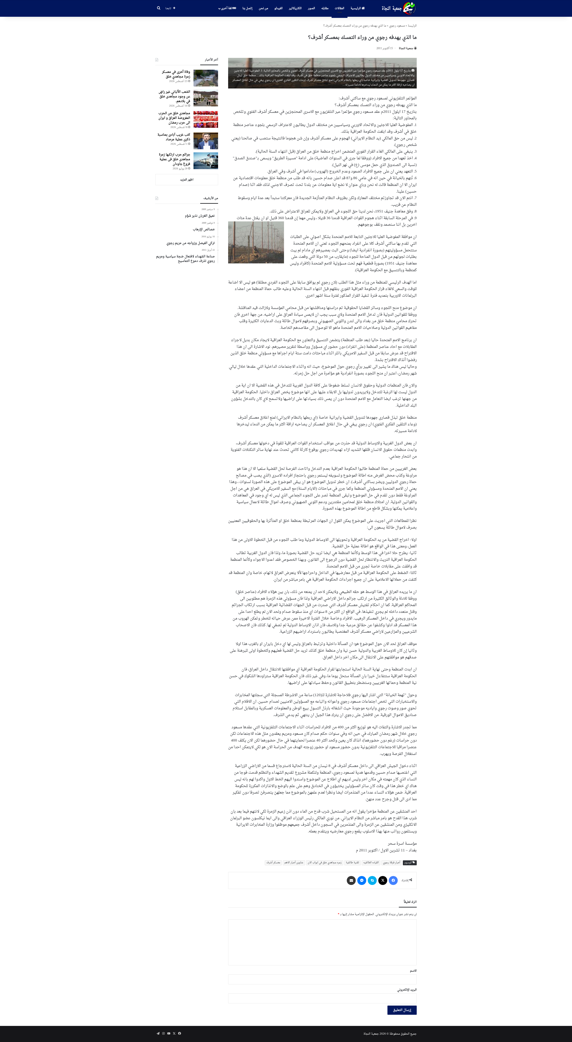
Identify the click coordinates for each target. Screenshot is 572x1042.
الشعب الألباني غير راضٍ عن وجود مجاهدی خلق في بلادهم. (174, 96)
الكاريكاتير (295, 8)
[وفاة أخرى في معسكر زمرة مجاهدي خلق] (205, 78)
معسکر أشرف (273, 862)
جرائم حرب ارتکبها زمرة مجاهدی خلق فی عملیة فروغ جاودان (174, 159)
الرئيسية (356, 8)
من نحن (263, 8)
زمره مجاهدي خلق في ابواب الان (325, 862)
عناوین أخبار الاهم (293, 862)
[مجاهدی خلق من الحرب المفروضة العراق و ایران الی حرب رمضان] (205, 119)
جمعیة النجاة (406, 48)
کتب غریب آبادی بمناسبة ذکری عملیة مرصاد (174, 137)
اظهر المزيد (186, 180)
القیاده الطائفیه (371, 862)
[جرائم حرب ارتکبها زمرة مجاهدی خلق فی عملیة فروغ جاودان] (205, 160)
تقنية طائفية (352, 862)
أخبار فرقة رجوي (391, 862)
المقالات (339, 8)
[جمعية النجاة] (398, 8)
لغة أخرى (226, 8)
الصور (311, 8)
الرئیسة (412, 26)
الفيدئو (278, 8)
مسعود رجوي (397, 26)
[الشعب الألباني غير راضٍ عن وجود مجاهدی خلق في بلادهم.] (205, 98)
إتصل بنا (247, 8)
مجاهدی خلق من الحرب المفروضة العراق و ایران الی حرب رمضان (174, 118)
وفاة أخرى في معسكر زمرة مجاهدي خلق (176, 74)
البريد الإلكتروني (407, 990)
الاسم (413, 971)
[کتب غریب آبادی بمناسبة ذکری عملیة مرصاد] (205, 140)
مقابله (324, 8)
